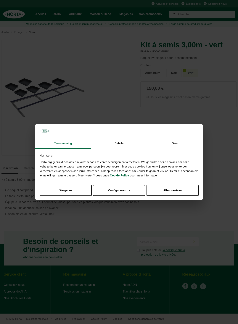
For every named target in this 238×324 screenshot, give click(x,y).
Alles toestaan (172, 190)
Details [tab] (119, 143)
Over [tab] (175, 143)
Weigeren (66, 190)
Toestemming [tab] (63, 143)
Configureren (117, 190)
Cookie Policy (119, 175)
